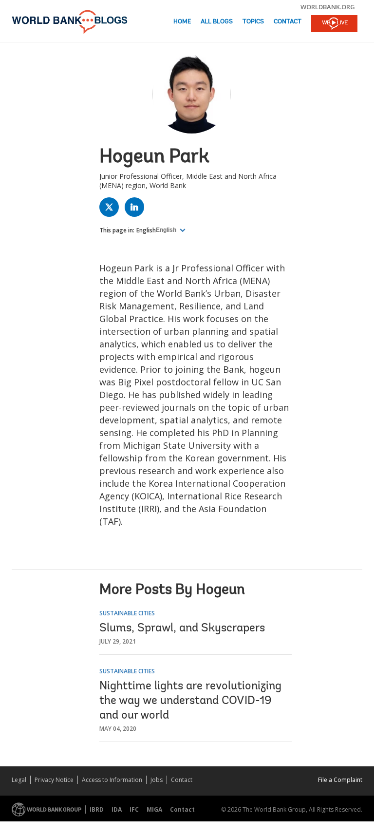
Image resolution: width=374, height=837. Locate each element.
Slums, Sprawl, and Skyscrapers (182, 628)
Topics (253, 22)
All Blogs (217, 22)
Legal (19, 780)
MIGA (154, 809)
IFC (134, 809)
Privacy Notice (54, 780)
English (146, 230)
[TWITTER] (111, 209)
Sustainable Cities (127, 613)
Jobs (156, 780)
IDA (117, 809)
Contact (287, 22)
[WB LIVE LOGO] (334, 24)
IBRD (97, 809)
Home (182, 22)
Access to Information (112, 780)
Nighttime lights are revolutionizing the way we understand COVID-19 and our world (190, 701)
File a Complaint (340, 780)
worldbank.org (327, 7)
